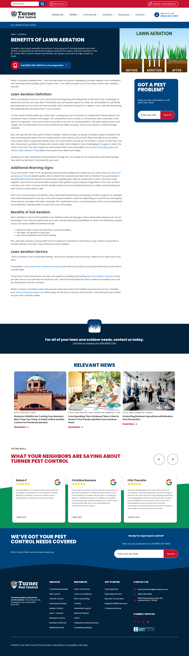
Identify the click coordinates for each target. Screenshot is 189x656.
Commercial (89, 15)
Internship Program (82, 608)
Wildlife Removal (56, 627)
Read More (20, 427)
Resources (123, 15)
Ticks (118, 412)
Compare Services (113, 608)
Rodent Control (56, 608)
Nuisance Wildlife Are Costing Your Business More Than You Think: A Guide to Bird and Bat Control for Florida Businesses (39, 419)
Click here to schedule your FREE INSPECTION (94, 343)
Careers (77, 603)
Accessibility (72, 645)
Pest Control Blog (81, 598)
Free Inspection (111, 589)
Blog (12, 25)
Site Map (83, 645)
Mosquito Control (57, 618)
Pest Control (54, 594)
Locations (107, 15)
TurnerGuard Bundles (58, 589)
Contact (140, 15)
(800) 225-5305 (146, 102)
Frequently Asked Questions (86, 623)
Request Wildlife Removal (116, 603)
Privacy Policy (45, 645)
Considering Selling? (83, 627)
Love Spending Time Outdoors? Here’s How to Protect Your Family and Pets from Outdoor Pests (93, 419)
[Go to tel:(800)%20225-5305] (54, 65)
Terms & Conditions (83, 594)
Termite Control (56, 598)
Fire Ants (83, 412)
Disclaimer (59, 645)
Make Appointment (113, 594)
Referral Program (81, 613)
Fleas (91, 412)
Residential (57, 15)
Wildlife (73, 15)
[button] (42, 4)
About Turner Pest (82, 589)
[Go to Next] (172, 459)
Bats (28, 412)
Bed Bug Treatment (57, 623)
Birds (33, 412)
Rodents (149, 412)
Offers (77, 618)
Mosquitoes (99, 412)
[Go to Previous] (159, 459)
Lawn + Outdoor (18, 34)
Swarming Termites (57, 603)
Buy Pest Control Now (114, 598)
